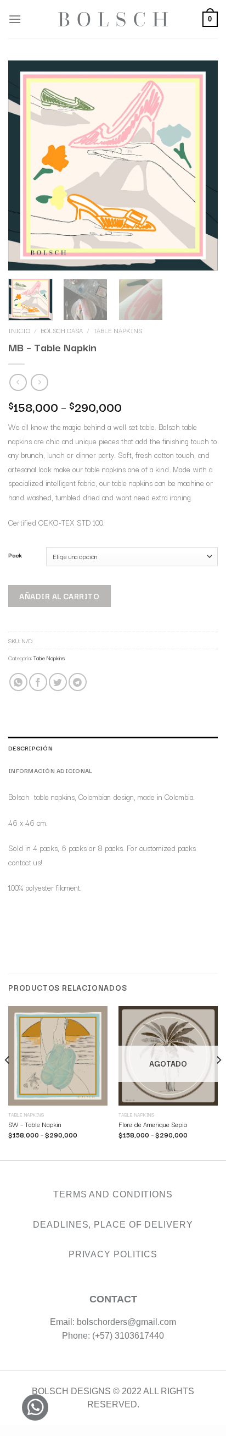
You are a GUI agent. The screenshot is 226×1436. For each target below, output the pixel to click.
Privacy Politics (113, 1254)
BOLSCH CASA (62, 330)
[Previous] (7, 1082)
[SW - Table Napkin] (58, 1056)
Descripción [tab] (30, 748)
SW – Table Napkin (34, 1124)
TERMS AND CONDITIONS (113, 1194)
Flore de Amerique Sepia (152, 1124)
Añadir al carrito (59, 595)
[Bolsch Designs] (113, 19)
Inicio (19, 330)
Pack (15, 555)
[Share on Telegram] (78, 682)
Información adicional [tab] (50, 770)
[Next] (218, 1082)
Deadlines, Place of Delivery (113, 1224)
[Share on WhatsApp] (18, 682)
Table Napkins (117, 330)
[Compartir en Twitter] (58, 682)
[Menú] (14, 18)
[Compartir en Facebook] (38, 682)
